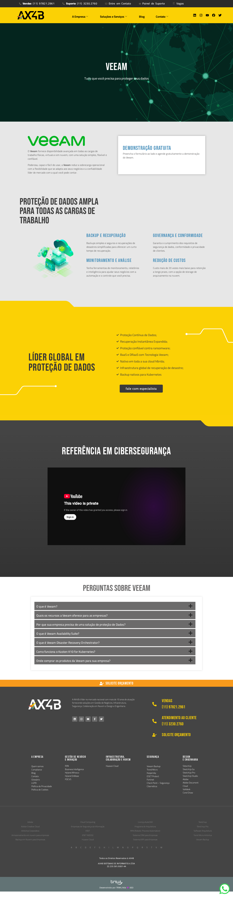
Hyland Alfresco (72, 773)
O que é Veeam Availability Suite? (57, 633)
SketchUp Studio (190, 776)
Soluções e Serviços (112, 16)
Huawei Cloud (112, 766)
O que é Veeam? (46, 606)
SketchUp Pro (189, 773)
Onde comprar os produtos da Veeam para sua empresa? (73, 661)
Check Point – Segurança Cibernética (158, 784)
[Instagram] (201, 15)
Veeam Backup (153, 766)
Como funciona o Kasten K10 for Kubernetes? (65, 652)
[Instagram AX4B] (81, 719)
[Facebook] (213, 15)
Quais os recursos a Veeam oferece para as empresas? (72, 615)
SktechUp (187, 766)
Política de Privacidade (41, 786)
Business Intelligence (74, 769)
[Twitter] (220, 15)
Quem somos (37, 766)
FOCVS (68, 779)
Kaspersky (151, 773)
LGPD (34, 783)
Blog (142, 16)
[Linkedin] (194, 15)
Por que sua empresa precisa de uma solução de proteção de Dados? (81, 624)
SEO (131, 888)
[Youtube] (207, 15)
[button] (114, 606)
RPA (67, 766)
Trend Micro (152, 770)
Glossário (35, 780)
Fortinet (150, 780)
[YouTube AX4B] (88, 719)
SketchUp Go (188, 769)
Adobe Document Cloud (190, 784)
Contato (35, 776)
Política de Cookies (39, 790)
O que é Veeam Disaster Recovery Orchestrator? (68, 642)
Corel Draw (188, 793)
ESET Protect (153, 776)
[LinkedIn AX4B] (74, 719)
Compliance (36, 770)
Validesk (186, 789)
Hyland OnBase (72, 776)
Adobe (185, 779)
